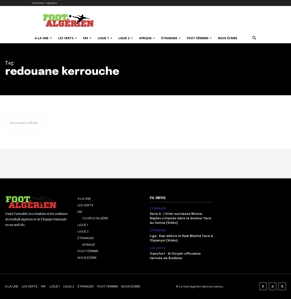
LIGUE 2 (124, 38)
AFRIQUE (145, 38)
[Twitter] (282, 286)
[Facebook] (263, 286)
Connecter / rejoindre (44, 2)
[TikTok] (272, 286)
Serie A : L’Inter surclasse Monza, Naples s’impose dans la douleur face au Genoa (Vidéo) (180, 218)
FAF (85, 38)
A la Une (42, 38)
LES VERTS (65, 38)
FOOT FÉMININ (197, 38)
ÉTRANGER (169, 38)
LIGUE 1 (103, 38)
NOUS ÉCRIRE (227, 38)
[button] (254, 38)
